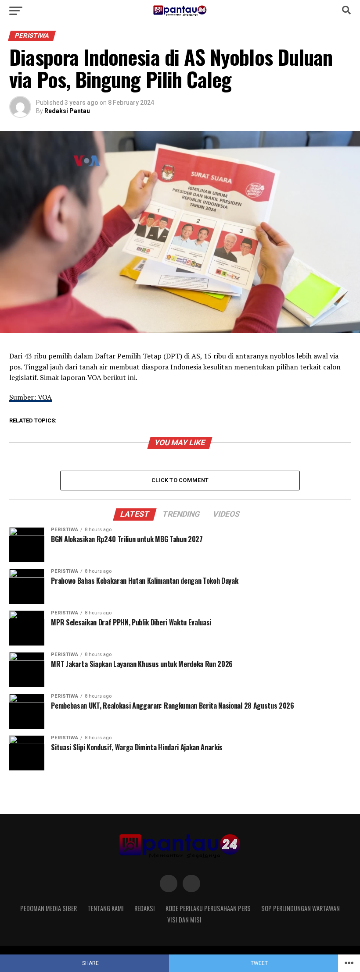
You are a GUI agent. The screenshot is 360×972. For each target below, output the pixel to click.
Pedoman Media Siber (48, 908)
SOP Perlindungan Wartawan (300, 908)
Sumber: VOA (30, 397)
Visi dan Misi (184, 919)
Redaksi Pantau (67, 110)
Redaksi (144, 908)
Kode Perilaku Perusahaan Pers (208, 908)
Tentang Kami (105, 908)
